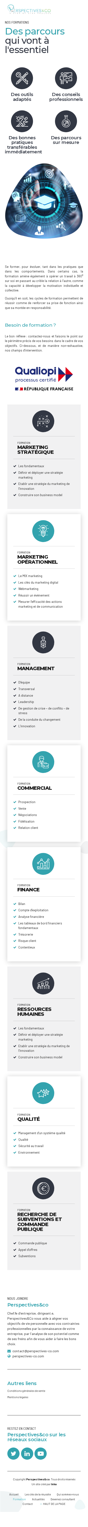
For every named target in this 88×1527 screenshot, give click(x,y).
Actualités (38, 1499)
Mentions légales (17, 1397)
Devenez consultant (63, 1499)
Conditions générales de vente (26, 1390)
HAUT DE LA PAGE (54, 1503)
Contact (27, 1503)
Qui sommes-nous (68, 1494)
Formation (19, 1499)
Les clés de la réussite (38, 1494)
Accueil (14, 1494)
